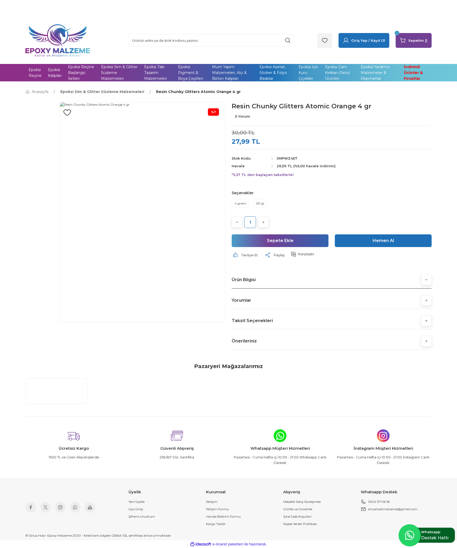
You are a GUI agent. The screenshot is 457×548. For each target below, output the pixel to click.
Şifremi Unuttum (142, 516)
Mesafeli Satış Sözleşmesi (302, 502)
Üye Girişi (136, 509)
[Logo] (57, 40)
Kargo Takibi (215, 524)
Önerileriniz (244, 340)
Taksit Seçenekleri (252, 320)
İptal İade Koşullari (297, 516)
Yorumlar (241, 300)
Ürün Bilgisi (244, 279)
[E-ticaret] (227, 544)
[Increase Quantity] (263, 222)
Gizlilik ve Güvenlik (297, 509)
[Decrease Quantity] (237, 222)
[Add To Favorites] (67, 112)
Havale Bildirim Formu (223, 516)
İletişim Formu (217, 509)
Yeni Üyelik (137, 502)
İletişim (211, 502)
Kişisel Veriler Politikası (300, 524)
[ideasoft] (200, 544)
